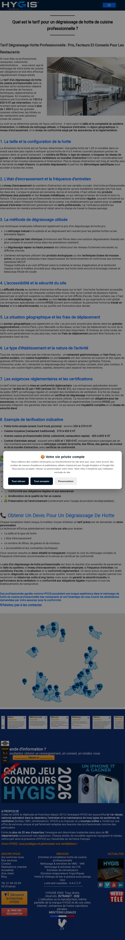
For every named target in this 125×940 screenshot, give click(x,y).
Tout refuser (18, 481)
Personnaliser (65, 481)
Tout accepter (41, 481)
